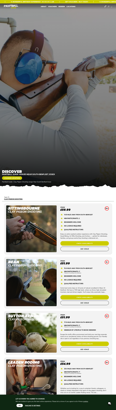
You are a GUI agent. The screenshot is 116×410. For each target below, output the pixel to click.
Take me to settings (32, 405)
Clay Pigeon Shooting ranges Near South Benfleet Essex (32, 182)
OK (20, 405)
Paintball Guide (7, 182)
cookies (85, 401)
